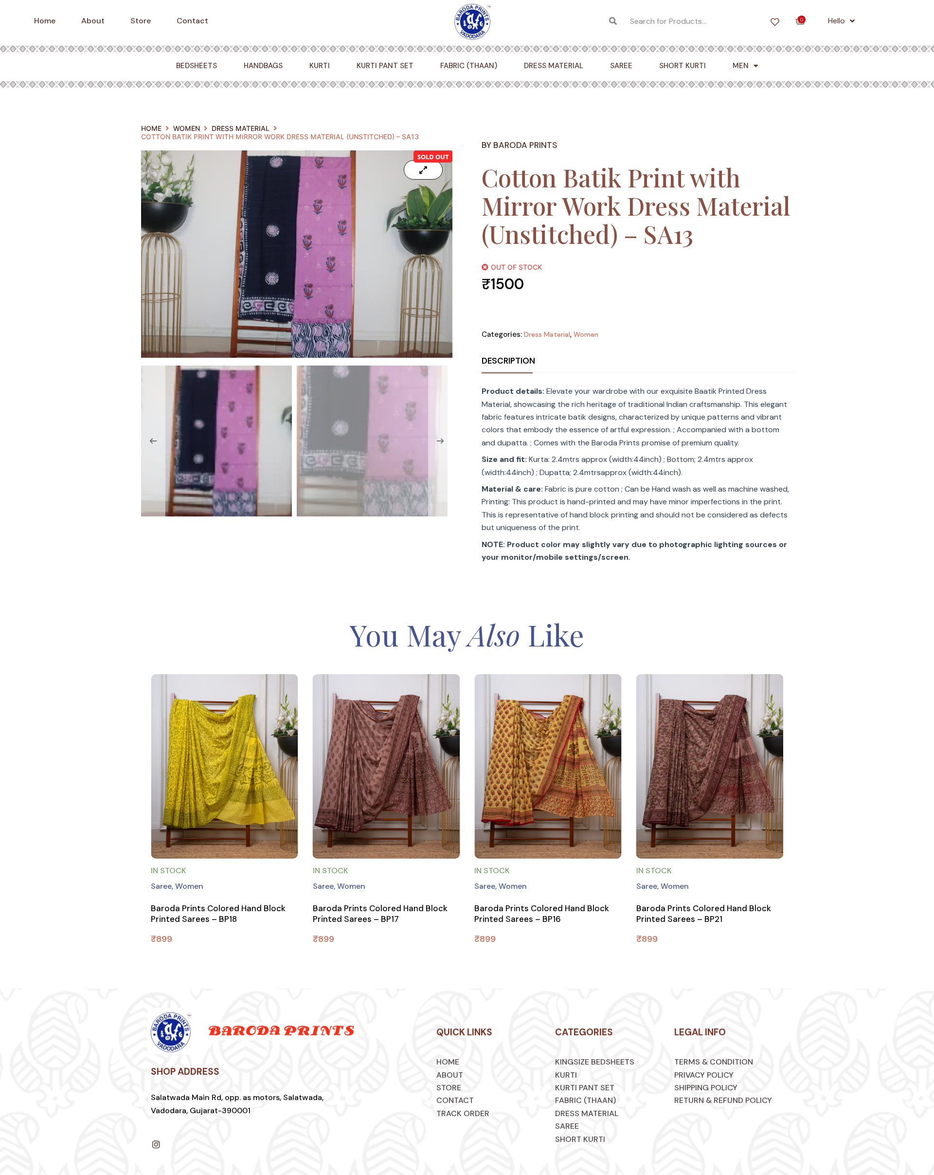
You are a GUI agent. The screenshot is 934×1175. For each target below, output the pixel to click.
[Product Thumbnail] (423, 170)
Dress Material (553, 66)
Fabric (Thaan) (468, 66)
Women (186, 128)
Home (44, 21)
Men (741, 66)
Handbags (263, 66)
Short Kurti (682, 66)
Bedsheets (196, 66)
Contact (192, 21)
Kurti (319, 66)
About (93, 21)
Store (140, 21)
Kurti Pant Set (385, 66)
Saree (621, 66)
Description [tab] (508, 360)
